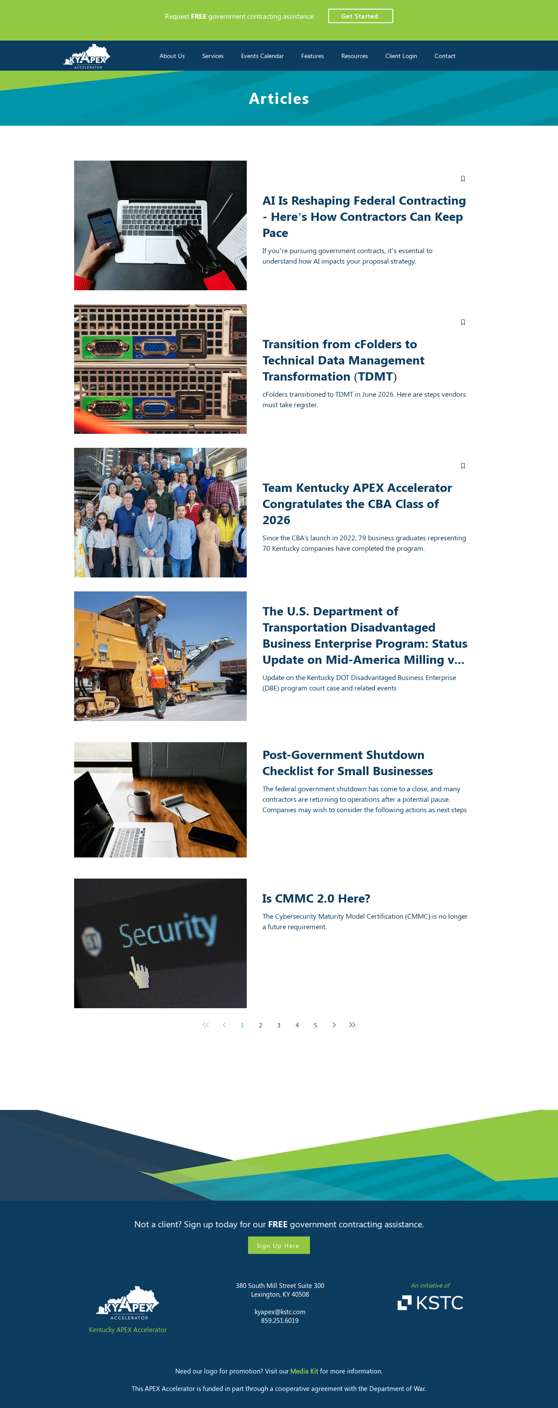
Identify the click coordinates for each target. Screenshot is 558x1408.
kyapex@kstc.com (280, 1311)
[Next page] (334, 1025)
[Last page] (352, 1025)
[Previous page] (224, 1025)
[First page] (206, 1025)
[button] (172, 56)
